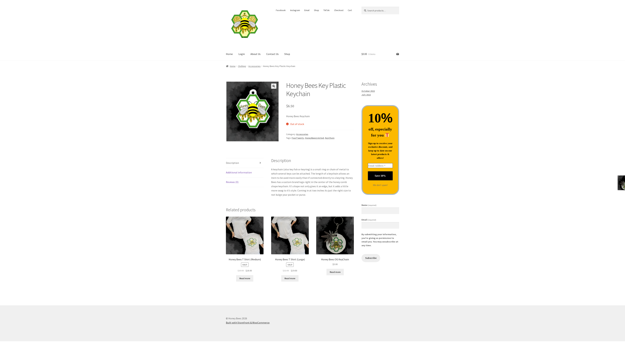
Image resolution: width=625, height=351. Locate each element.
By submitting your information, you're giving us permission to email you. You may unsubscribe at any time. (379, 240)
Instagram (295, 10)
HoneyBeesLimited (314, 137)
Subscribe (370, 258)
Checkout (338, 10)
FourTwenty (298, 137)
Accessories (254, 66)
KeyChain (329, 137)
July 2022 (366, 94)
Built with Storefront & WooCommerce (248, 322)
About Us (255, 54)
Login (241, 54)
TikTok (326, 10)
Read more (244, 278)
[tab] (245, 163)
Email (306, 10)
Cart (350, 10)
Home (229, 54)
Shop (316, 10)
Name (368, 205)
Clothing (242, 66)
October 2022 (368, 91)
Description (232, 162)
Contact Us (272, 54)
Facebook (281, 10)
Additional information (239, 172)
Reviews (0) (232, 182)
